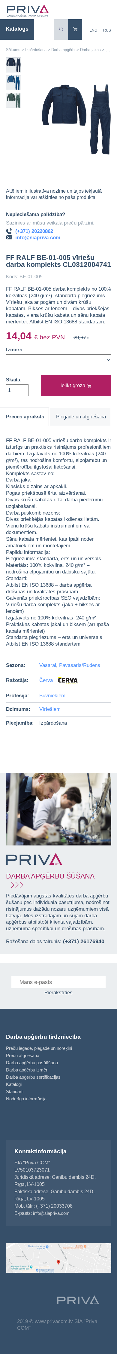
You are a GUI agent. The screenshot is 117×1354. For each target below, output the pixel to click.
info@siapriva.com (37, 237)
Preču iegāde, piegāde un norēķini (39, 1048)
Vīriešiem (50, 709)
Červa (46, 680)
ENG (93, 30)
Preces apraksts (25, 417)
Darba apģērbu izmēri (27, 1069)
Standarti (14, 1091)
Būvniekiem (52, 695)
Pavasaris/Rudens (79, 665)
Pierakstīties (58, 992)
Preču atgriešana (22, 1055)
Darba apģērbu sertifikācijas (33, 1077)
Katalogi (14, 1084)
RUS (107, 30)
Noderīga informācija (26, 1098)
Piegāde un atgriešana (81, 417)
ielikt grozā (74, 385)
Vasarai (47, 665)
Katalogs (17, 29)
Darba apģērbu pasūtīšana (32, 1062)
